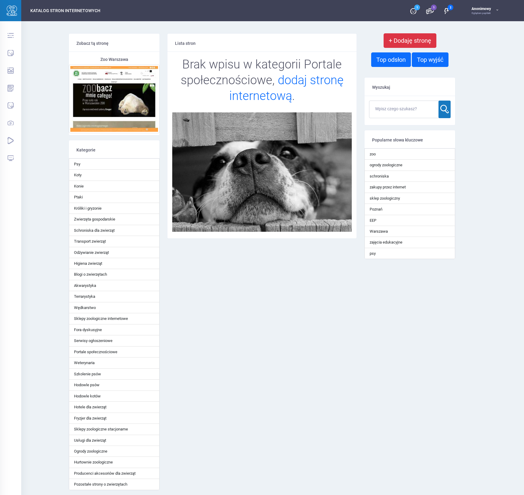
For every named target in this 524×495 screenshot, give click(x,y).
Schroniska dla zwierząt (94, 230)
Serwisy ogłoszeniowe (93, 340)
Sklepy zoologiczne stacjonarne (101, 429)
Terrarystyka (84, 296)
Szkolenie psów (87, 374)
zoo (373, 154)
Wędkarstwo (85, 307)
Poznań (376, 209)
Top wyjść (430, 59)
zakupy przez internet (388, 187)
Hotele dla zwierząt (90, 407)
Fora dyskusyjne (88, 329)
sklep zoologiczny (385, 198)
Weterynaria (84, 362)
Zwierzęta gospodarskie (94, 219)
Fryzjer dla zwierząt (90, 418)
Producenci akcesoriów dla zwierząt (105, 473)
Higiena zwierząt (88, 263)
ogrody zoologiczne (386, 165)
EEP (373, 220)
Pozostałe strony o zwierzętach (100, 484)
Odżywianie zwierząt (91, 252)
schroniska (379, 176)
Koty (78, 175)
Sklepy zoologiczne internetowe (101, 318)
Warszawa (379, 231)
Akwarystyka (85, 285)
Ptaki (78, 197)
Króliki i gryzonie (88, 208)
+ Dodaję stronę (410, 40)
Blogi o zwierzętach (90, 274)
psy (373, 253)
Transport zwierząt (90, 241)
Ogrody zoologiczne (90, 451)
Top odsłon (391, 59)
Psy (77, 164)
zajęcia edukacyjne (386, 242)
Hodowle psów (86, 385)
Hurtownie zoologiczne (93, 462)
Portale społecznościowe (95, 352)
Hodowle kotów (87, 396)
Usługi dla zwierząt (90, 440)
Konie (79, 186)
